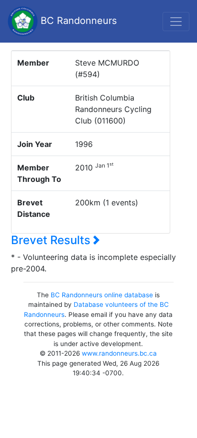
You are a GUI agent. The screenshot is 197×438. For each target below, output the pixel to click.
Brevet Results (52, 240)
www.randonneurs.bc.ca (119, 353)
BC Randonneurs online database (102, 295)
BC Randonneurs (77, 20)
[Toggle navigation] (176, 21)
